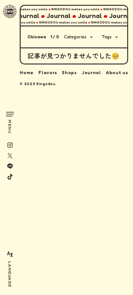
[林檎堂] (9, 11)
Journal (91, 72)
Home (27, 72)
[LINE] (10, 166)
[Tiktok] (10, 177)
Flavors (47, 72)
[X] (10, 156)
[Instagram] (10, 145)
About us (117, 72)
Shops (69, 72)
